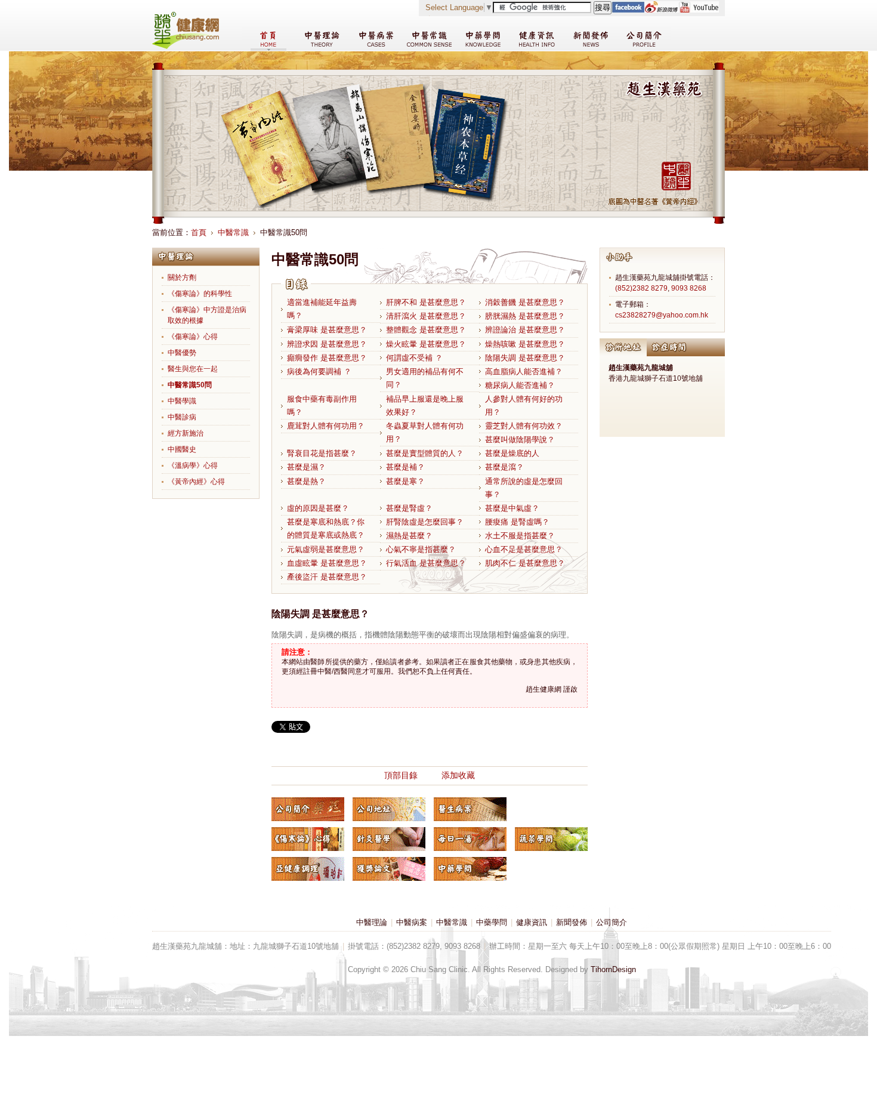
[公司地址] (389, 809)
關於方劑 (182, 277)
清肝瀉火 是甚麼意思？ (426, 316)
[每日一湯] (470, 839)
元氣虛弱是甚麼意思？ (326, 549)
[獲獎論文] (389, 869)
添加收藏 (458, 775)
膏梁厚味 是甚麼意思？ (327, 329)
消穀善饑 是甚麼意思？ (525, 302)
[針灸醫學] (389, 839)
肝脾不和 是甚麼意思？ (426, 302)
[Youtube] (698, 9)
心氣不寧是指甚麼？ (421, 549)
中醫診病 (182, 417)
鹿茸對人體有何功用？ (326, 425)
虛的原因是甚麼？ (318, 508)
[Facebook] (628, 9)
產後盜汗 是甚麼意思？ (327, 576)
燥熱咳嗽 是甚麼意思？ (525, 344)
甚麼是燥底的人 (512, 453)
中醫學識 (182, 401)
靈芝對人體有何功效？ (524, 425)
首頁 (198, 232)
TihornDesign (613, 969)
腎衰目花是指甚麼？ (322, 453)
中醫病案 (411, 922)
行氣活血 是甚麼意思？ (426, 563)
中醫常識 (233, 232)
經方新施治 (185, 433)
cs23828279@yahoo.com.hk (661, 315)
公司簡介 (611, 922)
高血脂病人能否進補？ (524, 371)
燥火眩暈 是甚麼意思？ (426, 344)
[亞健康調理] (307, 869)
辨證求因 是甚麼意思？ (327, 344)
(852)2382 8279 (641, 288)
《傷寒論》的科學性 (200, 293)
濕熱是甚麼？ (409, 535)
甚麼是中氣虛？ (512, 508)
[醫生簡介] (307, 809)
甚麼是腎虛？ (409, 508)
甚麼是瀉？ (504, 466)
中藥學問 (491, 922)
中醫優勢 (182, 353)
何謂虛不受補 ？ (414, 357)
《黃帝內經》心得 (196, 481)
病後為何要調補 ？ (319, 371)
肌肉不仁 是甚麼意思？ (525, 563)
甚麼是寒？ (405, 481)
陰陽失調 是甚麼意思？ (525, 357)
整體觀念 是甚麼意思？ (426, 329)
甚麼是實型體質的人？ (425, 453)
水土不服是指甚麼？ (520, 535)
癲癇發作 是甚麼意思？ (327, 357)
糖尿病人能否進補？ (520, 385)
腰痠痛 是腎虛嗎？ (517, 521)
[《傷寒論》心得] (307, 839)
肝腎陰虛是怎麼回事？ (425, 521)
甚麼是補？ (405, 466)
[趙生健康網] (185, 46)
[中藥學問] (470, 869)
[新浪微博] (661, 9)
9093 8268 (688, 288)
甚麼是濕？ (306, 466)
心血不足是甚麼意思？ (524, 549)
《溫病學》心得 (193, 465)
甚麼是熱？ (306, 481)
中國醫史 (182, 449)
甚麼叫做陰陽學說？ (520, 439)
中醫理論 (371, 922)
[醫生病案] (470, 809)
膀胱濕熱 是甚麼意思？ (525, 316)
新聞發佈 (571, 922)
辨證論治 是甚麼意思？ (525, 329)
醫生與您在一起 (193, 369)
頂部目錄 (401, 775)
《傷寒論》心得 (193, 336)
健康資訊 (531, 922)
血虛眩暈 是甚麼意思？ (327, 563)
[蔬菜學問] (551, 839)
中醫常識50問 (190, 385)
